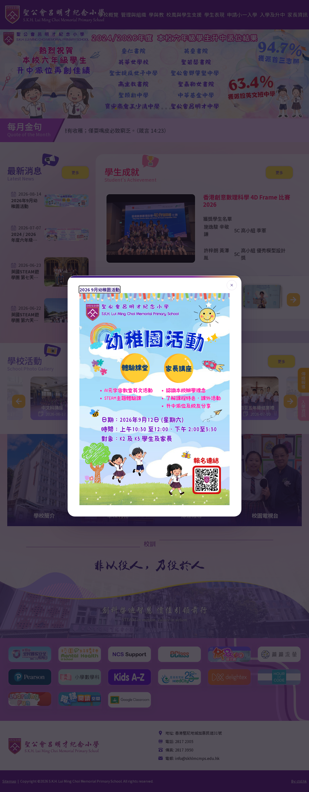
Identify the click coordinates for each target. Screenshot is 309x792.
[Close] (232, 285)
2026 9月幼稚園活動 (99, 289)
